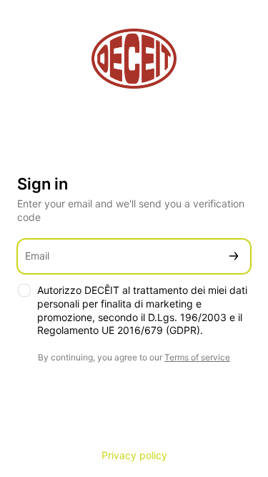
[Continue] (234, 256)
